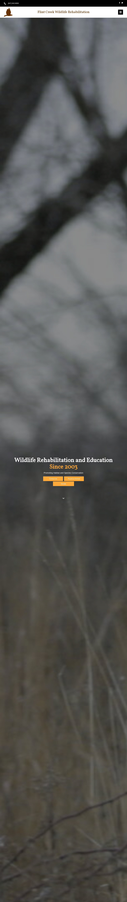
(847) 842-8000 (13, 3)
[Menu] (120, 12)
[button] (53, 478)
